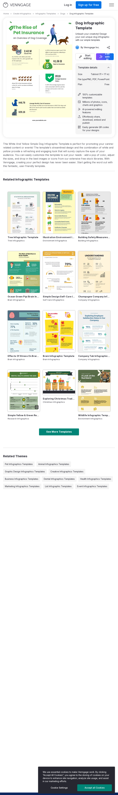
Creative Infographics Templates (66, 471)
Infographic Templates (45, 13)
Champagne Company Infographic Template (94, 296)
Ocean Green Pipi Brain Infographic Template (24, 296)
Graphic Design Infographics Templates (25, 471)
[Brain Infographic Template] (59, 331)
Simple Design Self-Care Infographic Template (59, 296)
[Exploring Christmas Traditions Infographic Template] (59, 382)
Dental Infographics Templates (59, 479)
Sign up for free (88, 4)
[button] (85, 56)
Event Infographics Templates (92, 486)
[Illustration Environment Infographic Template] (59, 212)
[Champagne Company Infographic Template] (94, 272)
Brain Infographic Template (58, 356)
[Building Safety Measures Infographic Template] (94, 212)
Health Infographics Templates (95, 479)
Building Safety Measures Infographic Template (94, 237)
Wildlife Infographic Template (94, 415)
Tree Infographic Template (23, 237)
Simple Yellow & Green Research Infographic (24, 415)
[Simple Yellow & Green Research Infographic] (24, 391)
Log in (68, 4)
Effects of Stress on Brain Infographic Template (24, 356)
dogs (62, 13)
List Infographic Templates (58, 486)
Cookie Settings (59, 787)
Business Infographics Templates (21, 479)
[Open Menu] (111, 5)
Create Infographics (22, 13)
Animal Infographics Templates (53, 464)
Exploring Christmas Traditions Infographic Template (59, 398)
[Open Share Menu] (108, 47)
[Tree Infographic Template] (24, 212)
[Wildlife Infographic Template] (94, 391)
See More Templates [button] (59, 431)
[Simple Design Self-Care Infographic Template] (59, 272)
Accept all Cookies (95, 787)
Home (6, 13)
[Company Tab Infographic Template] (94, 331)
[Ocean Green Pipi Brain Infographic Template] (24, 272)
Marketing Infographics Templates (22, 486)
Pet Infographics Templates (19, 464)
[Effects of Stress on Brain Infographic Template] (24, 331)
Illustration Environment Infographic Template (59, 237)
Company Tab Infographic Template (94, 356)
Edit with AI (107, 56)
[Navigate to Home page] (17, 5)
